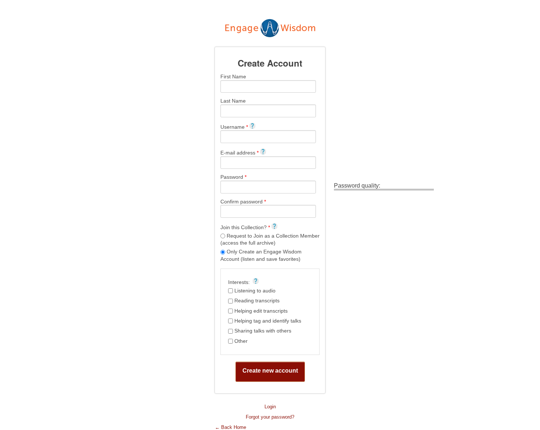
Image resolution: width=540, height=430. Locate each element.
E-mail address (239, 152)
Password (233, 177)
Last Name (233, 100)
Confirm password (243, 201)
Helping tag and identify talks (267, 321)
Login (270, 406)
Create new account (270, 370)
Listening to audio (255, 291)
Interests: (239, 282)
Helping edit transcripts (261, 311)
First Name (233, 76)
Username (234, 126)
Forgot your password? (270, 417)
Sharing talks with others (262, 331)
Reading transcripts (257, 300)
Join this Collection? (245, 227)
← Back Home (230, 427)
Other (241, 341)
